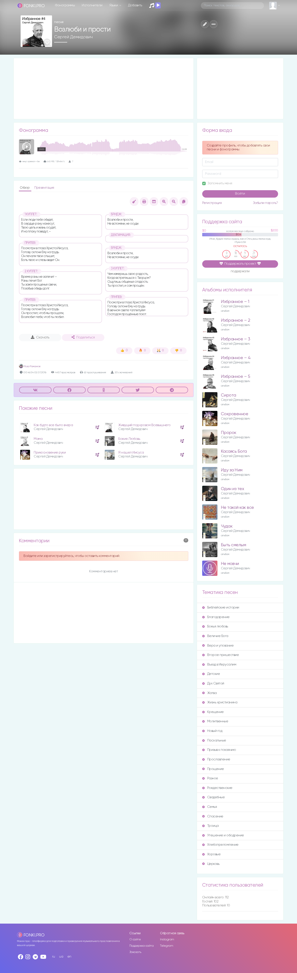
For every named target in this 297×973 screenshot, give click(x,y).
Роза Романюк (32, 366)
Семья (212, 806)
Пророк (228, 432)
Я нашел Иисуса (131, 452)
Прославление (218, 759)
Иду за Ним (231, 470)
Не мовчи (230, 563)
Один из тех (232, 489)
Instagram (167, 939)
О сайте (135, 939)
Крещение (215, 712)
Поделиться (85, 337)
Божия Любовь (129, 438)
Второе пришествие (223, 655)
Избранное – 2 (235, 320)
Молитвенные (217, 721)
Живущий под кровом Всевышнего (144, 425)
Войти (240, 193)
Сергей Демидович (73, 37)
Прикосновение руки (50, 452)
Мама (38, 438)
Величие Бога (217, 636)
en (69, 956)
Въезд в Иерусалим (221, 664)
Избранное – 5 (235, 376)
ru (53, 956)
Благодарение (218, 617)
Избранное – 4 (236, 358)
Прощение (215, 769)
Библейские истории (223, 607)
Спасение (215, 816)
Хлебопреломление (223, 844)
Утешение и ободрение (225, 835)
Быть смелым (233, 545)
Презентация (44, 187)
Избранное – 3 (235, 339)
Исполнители (92, 5)
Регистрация (212, 203)
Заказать (135, 952)
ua (61, 956)
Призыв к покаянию (221, 749)
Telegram (166, 945)
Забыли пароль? (265, 203)
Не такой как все (237, 507)
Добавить (135, 5)
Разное (212, 778)
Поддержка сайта (141, 945)
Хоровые (214, 854)
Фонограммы (65, 5)
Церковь (213, 863)
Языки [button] (114, 5)
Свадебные (216, 797)
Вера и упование (220, 645)
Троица (213, 825)
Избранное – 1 (235, 301)
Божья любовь (217, 626)
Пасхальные (216, 740)
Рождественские (219, 788)
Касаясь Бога (234, 451)
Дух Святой (215, 683)
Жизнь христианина (222, 702)
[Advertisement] (104, 88)
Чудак (227, 526)
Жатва (212, 693)
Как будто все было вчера (53, 425)
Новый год (214, 731)
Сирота (228, 395)
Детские (213, 674)
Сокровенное (234, 414)
